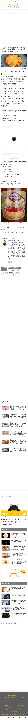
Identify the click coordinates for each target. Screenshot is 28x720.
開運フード (11, 267)
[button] (25, 496)
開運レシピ (18, 267)
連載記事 (20, 709)
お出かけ (8, 707)
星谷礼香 (17, 272)
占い (20, 707)
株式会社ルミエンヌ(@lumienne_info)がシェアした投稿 (15, 158)
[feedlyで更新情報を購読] (11, 262)
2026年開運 (14, 711)
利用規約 (6, 698)
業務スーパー (5, 275)
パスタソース (5, 272)
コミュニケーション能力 (14, 270)
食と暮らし (5, 270)
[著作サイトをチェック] (9, 262)
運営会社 (22, 698)
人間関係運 (5, 267)
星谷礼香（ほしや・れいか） (17, 240)
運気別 (7, 709)
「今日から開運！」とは (14, 695)
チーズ (22, 270)
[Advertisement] (14, 30)
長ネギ (11, 275)
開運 (16, 275)
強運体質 (12, 272)
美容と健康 (20, 705)
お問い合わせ (14, 698)
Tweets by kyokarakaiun (8, 623)
